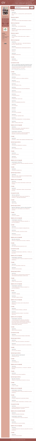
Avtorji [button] (32, 7)
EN (33, 3)
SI (31, 3)
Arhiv (26, 3)
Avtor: (12, 7)
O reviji (16, 3)
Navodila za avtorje (22, 3)
